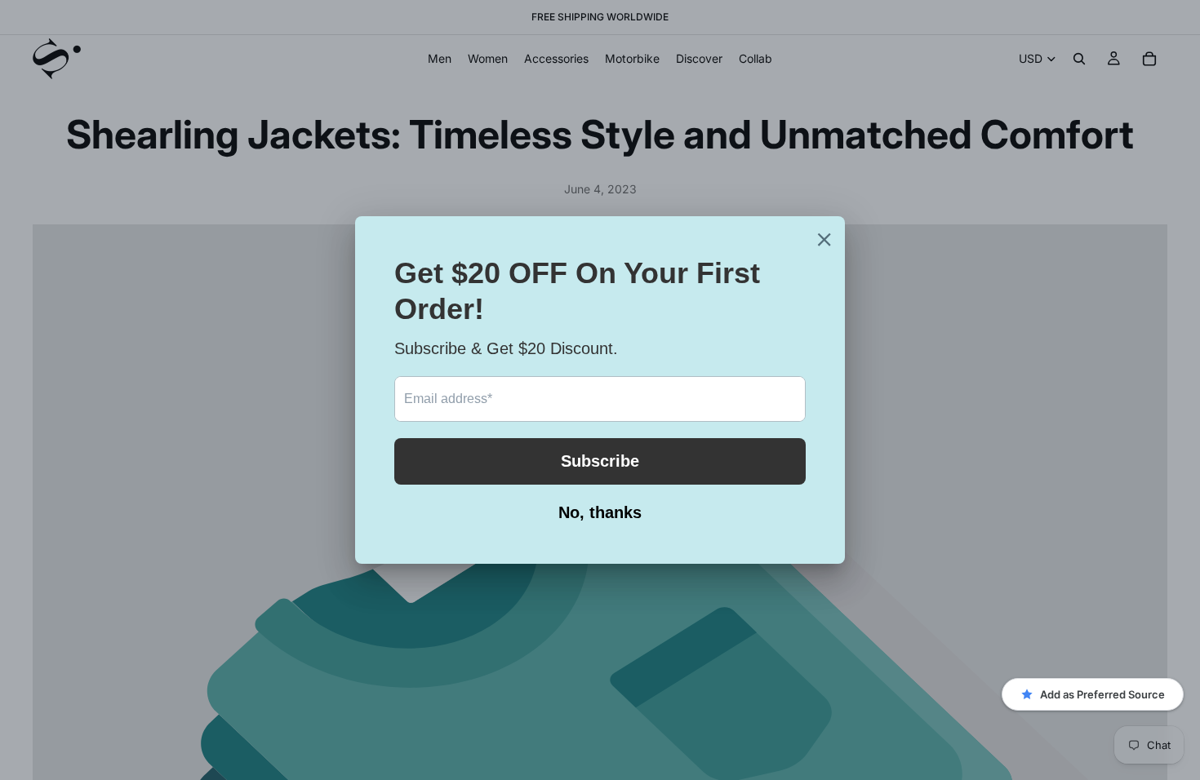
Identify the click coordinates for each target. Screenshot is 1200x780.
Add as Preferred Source (1102, 694)
